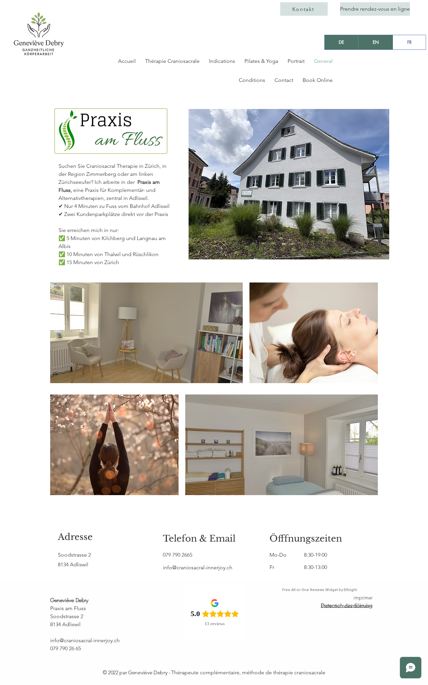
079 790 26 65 (65, 648)
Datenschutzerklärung (346, 605)
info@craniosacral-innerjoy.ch (85, 640)
